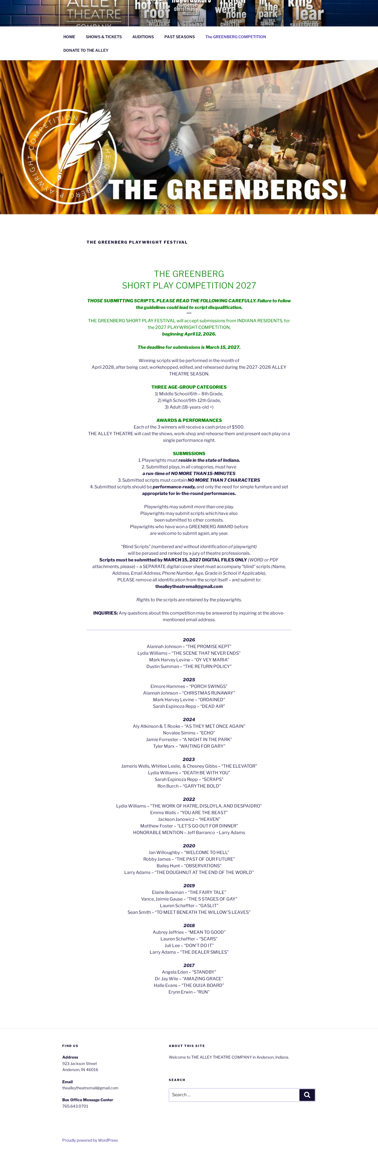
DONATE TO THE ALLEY (85, 50)
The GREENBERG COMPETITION (235, 36)
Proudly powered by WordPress (90, 1140)
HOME (69, 36)
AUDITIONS (143, 36)
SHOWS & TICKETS (104, 36)
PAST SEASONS (179, 36)
